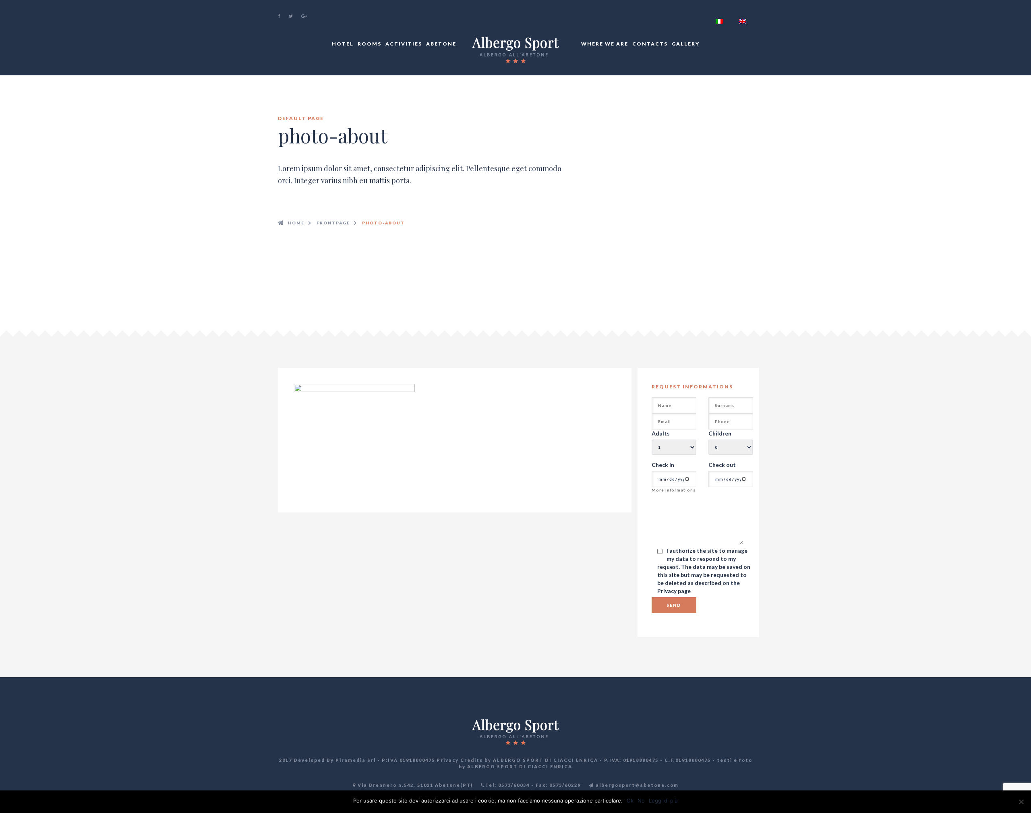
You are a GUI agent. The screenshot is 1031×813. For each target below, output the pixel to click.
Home (296, 222)
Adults (661, 433)
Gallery (686, 44)
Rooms (369, 44)
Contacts (650, 44)
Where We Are (604, 44)
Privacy (667, 590)
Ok (630, 800)
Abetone (441, 44)
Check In (663, 464)
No (641, 800)
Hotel (343, 44)
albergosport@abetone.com (636, 785)
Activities (403, 44)
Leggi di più (663, 800)
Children (719, 433)
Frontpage (333, 222)
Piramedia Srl (355, 760)
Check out (722, 464)
